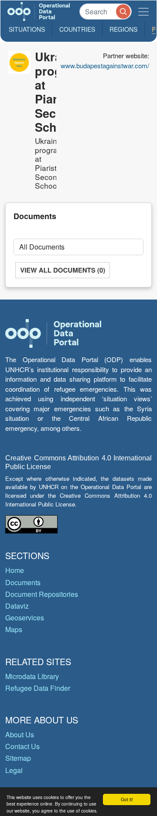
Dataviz (17, 606)
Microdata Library (32, 676)
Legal (14, 770)
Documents (23, 582)
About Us (19, 734)
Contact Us (22, 746)
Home (14, 570)
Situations (27, 29)
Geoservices (24, 618)
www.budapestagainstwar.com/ (105, 65)
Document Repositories (41, 594)
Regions (123, 29)
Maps (13, 629)
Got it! (127, 799)
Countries (77, 29)
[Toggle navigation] (143, 11)
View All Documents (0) (62, 270)
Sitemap (18, 758)
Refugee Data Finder (37, 688)
